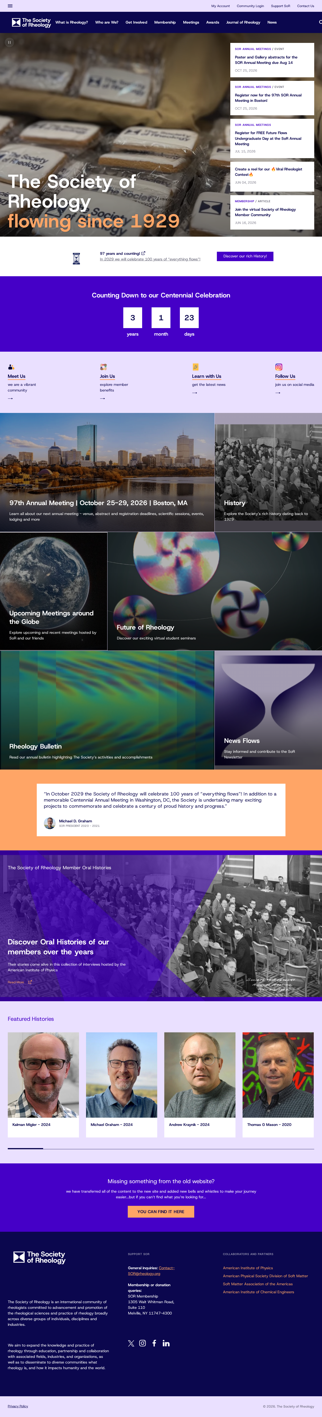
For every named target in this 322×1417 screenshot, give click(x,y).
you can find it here (160, 1211)
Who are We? (107, 22)
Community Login (250, 6)
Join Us (107, 376)
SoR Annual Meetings (253, 49)
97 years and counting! (120, 253)
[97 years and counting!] (76, 258)
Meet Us (16, 376)
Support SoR (280, 6)
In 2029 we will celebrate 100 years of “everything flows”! (150, 259)
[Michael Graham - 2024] (121, 1075)
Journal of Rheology (243, 22)
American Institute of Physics (248, 1267)
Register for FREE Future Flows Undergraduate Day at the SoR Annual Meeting (268, 138)
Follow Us (285, 376)
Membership (165, 22)
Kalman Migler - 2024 (31, 1124)
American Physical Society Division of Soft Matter (265, 1275)
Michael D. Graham (75, 821)
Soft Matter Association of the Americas (258, 1283)
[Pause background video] (9, 42)
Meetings (191, 22)
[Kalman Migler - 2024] (43, 1075)
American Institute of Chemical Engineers (258, 1291)
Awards (212, 22)
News (272, 22)
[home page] (31, 22)
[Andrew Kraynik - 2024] (199, 1075)
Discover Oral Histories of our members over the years (58, 947)
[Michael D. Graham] (50, 823)
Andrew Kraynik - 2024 (189, 1124)
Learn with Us (206, 376)
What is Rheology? (71, 22)
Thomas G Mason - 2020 (269, 1124)
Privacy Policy (18, 1406)
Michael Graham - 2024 (112, 1124)
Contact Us (305, 6)
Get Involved (136, 22)
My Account (220, 6)
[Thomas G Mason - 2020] (278, 1075)
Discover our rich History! (245, 256)
